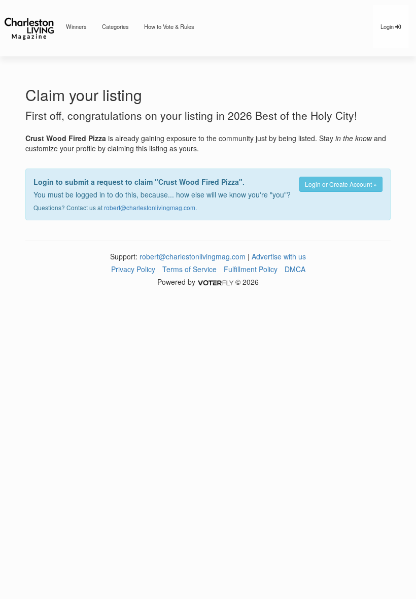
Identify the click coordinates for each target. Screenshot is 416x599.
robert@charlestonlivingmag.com (149, 207)
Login (387, 26)
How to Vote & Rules (169, 26)
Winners (76, 26)
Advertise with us (279, 256)
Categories (115, 26)
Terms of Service (189, 269)
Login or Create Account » (341, 184)
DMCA (295, 269)
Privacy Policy (133, 269)
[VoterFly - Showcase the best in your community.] (215, 282)
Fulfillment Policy (251, 269)
